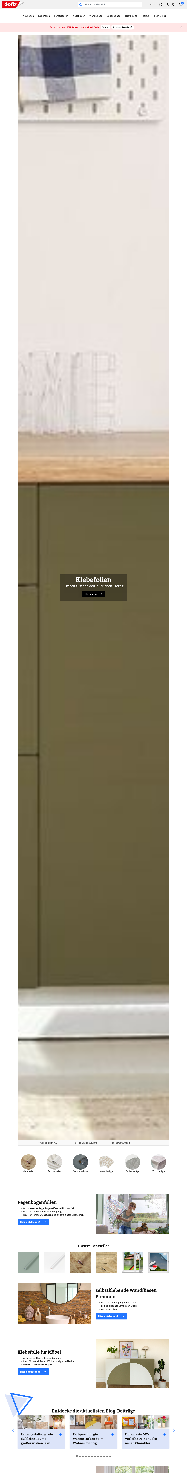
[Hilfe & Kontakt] (160, 4)
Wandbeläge (95, 15)
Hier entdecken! (93, 594)
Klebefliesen (79, 15)
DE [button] (154, 4)
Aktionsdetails (121, 27)
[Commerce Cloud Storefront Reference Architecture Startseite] (7, 4)
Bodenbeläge (113, 15)
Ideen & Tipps (160, 15)
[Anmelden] (167, 4)
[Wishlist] (174, 4)
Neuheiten (28, 15)
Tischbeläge (131, 15)
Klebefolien (44, 15)
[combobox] (110, 4)
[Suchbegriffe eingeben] (80, 4)
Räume (145, 15)
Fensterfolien (61, 15)
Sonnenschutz (80, 1171)
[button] (181, 27)
